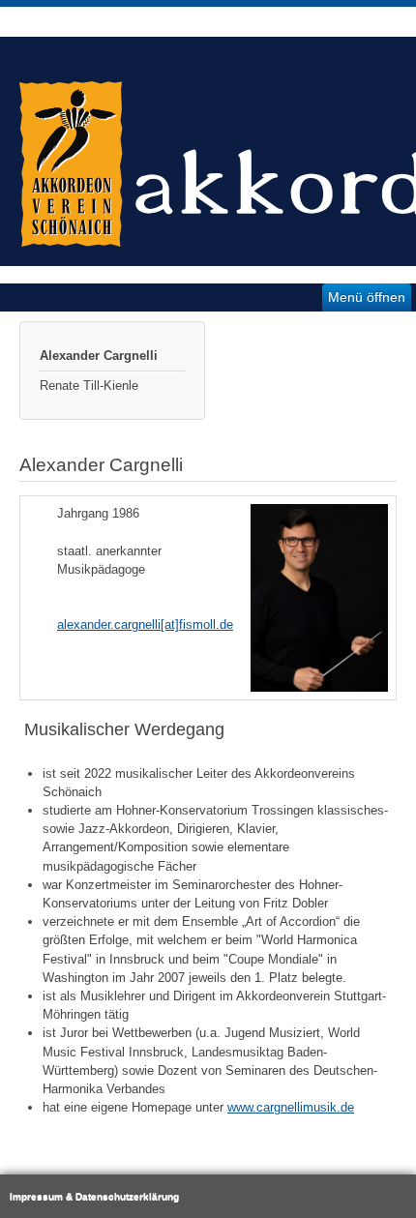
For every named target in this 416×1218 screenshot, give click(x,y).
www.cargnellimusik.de (290, 1107)
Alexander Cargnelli (99, 355)
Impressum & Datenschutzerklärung (94, 1196)
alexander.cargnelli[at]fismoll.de (145, 624)
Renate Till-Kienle (89, 385)
